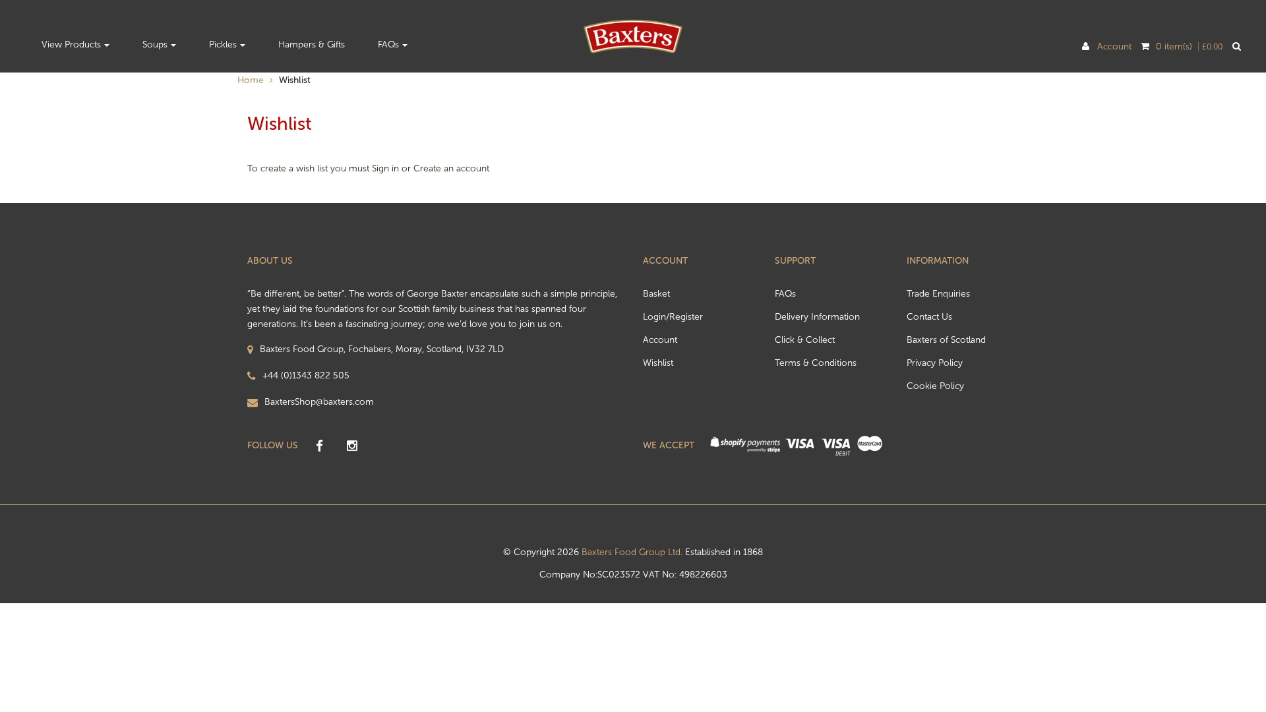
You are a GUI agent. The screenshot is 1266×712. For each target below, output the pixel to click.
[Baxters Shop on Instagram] (352, 446)
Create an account (451, 168)
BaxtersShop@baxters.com (319, 401)
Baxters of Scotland (946, 339)
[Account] (1085, 47)
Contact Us (929, 316)
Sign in (385, 168)
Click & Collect (805, 339)
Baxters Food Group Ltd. (632, 552)
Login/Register (673, 316)
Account (1111, 47)
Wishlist (658, 363)
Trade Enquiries (938, 293)
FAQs (785, 293)
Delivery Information (817, 316)
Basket (656, 293)
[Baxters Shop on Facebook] (319, 446)
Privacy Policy (935, 363)
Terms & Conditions (816, 363)
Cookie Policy (935, 386)
